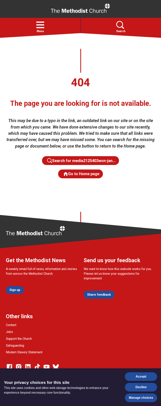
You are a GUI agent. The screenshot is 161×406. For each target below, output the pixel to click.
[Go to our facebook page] (9, 366)
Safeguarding (15, 345)
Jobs (9, 332)
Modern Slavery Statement (24, 352)
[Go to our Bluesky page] (55, 366)
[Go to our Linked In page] (27, 366)
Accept (141, 376)
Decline (141, 387)
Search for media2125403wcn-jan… (83, 160)
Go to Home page (83, 173)
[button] (40, 25)
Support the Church (19, 339)
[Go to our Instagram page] (18, 366)
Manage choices (141, 397)
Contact (11, 325)
